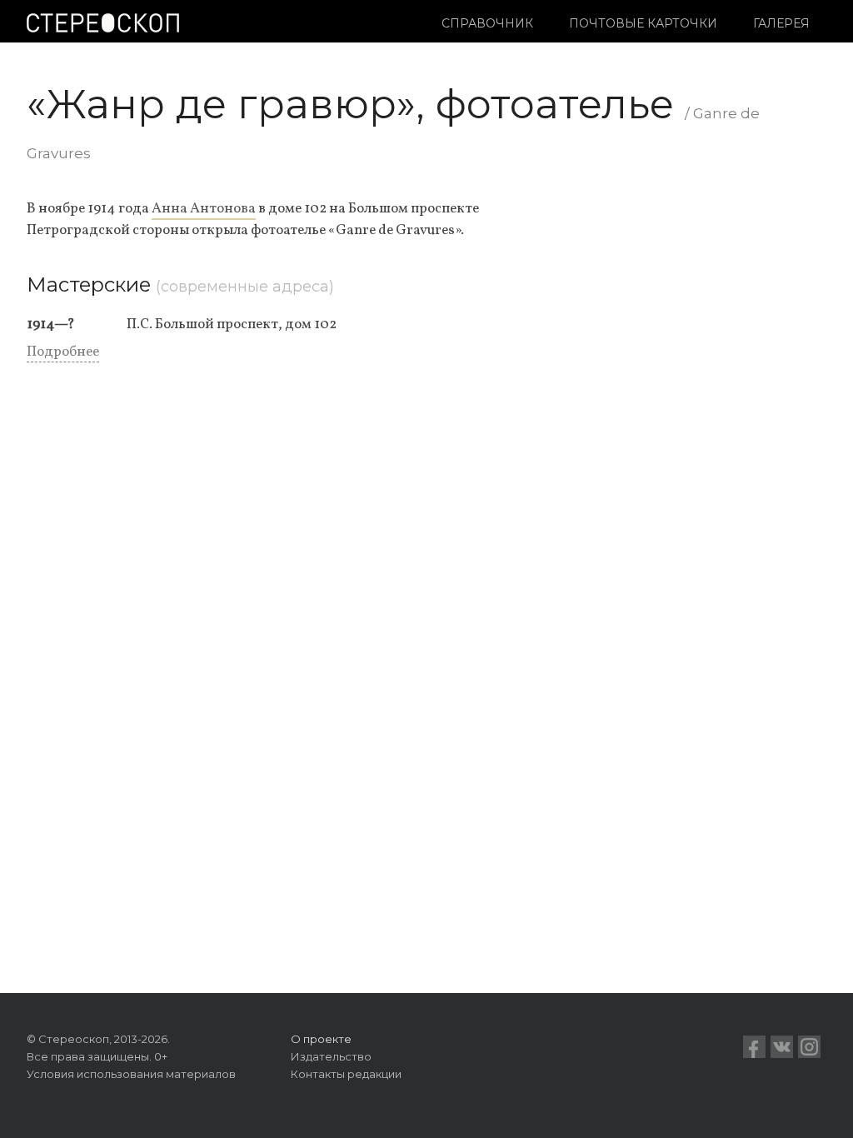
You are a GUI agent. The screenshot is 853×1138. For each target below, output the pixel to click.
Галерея (781, 23)
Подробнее (63, 352)
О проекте (321, 1039)
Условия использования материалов (131, 1074)
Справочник (487, 23)
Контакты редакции (346, 1074)
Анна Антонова (204, 208)
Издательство (331, 1056)
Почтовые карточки (643, 23)
